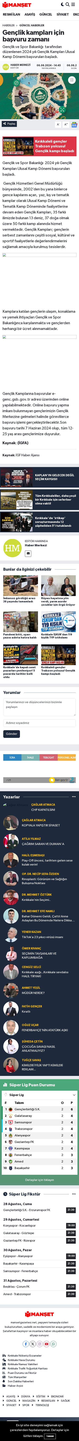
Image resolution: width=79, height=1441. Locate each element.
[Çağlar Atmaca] (15, 805)
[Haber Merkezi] (12, 548)
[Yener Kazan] (11, 934)
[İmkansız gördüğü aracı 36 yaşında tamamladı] (20, 585)
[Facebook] (26, 1344)
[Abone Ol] (74, 124)
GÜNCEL (45, 14)
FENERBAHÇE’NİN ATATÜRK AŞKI (45, 1030)
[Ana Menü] (73, 5)
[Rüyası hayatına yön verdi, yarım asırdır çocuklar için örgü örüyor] (58, 585)
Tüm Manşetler (17, 1377)
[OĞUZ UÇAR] (11, 1027)
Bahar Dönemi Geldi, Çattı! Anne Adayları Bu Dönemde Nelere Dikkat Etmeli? (47, 919)
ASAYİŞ (30, 14)
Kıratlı (26, 1011)
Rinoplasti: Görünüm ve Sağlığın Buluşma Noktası (44, 881)
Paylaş (11, 123)
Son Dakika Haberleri (21, 1381)
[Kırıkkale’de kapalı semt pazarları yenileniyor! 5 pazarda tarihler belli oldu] (20, 654)
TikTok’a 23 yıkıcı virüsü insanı (42, 937)
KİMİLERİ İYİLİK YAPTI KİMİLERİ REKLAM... (42, 1067)
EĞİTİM (40, 1396)
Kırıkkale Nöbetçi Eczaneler (25, 1355)
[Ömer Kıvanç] (11, 953)
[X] (33, 1344)
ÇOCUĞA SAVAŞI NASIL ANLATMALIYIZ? (38, 1048)
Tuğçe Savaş (31, 1060)
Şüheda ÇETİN (32, 1041)
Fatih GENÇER (32, 1006)
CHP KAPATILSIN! (43, 810)
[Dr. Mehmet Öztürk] (11, 897)
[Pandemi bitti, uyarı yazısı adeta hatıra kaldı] (20, 621)
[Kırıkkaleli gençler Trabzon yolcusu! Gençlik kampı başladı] (58, 654)
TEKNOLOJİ (42, 1405)
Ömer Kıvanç (31, 948)
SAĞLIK (65, 1400)
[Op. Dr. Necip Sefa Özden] (11, 878)
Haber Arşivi (15, 1385)
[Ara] (68, 5)
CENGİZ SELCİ (31, 967)
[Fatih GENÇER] (11, 1009)
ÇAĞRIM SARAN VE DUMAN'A (43, 844)
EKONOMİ (57, 1396)
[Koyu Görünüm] (62, 5)
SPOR (25, 1405)
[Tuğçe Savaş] (11, 1064)
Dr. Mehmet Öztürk (37, 894)
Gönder (11, 734)
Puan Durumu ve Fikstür (22, 1373)
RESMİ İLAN (11, 14)
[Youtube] (46, 1344)
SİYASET (63, 14)
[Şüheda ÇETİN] (11, 1046)
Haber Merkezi (36, 545)
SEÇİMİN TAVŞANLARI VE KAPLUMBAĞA (39, 955)
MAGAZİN (28, 1400)
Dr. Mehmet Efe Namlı (38, 911)
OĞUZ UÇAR (30, 1025)
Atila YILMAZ (31, 838)
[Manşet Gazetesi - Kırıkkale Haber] (16, 5)
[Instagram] (39, 1344)
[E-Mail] (28, 554)
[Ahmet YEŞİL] (11, 990)
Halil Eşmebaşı (33, 855)
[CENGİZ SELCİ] (11, 971)
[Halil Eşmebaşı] (11, 860)
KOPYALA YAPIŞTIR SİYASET (41, 825)
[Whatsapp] (53, 1344)
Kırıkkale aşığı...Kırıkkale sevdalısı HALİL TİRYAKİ (45, 974)
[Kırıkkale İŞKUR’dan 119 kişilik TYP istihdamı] (58, 621)
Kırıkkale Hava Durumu (21, 1360)
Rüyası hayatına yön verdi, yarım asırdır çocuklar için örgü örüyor (58, 601)
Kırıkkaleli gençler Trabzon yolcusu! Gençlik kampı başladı (58, 670)
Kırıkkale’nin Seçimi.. (36, 900)
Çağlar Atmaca (43, 804)
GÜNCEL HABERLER (31, 25)
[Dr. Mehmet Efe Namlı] (11, 916)
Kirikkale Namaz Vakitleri (23, 1364)
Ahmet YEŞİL (31, 987)
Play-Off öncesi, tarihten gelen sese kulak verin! (47, 862)
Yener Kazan (31, 932)
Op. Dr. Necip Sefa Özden (40, 874)
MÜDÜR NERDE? (33, 993)
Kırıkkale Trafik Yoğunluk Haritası (28, 1368)
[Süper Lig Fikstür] (74, 1194)
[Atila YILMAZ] (11, 841)
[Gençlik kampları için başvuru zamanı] (39, 96)
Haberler (8, 25)
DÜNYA (25, 1396)
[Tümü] (74, 797)
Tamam (50, 1436)
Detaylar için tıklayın (39, 1180)
